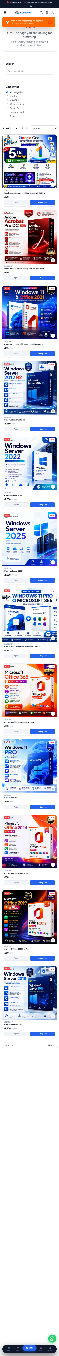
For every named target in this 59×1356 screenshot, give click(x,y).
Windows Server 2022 (13, 495)
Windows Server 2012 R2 (14, 420)
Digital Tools (15, 108)
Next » (51, 1045)
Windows (14, 96)
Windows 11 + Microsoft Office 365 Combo (22, 647)
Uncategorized (17, 112)
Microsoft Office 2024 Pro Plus (16, 873)
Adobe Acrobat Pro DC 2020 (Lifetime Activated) (24, 269)
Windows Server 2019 (13, 1025)
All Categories (16, 92)
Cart (17, 202)
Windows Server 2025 (13, 571)
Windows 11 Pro (10, 798)
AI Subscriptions (17, 104)
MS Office (14, 100)
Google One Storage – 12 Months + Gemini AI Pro (24, 193)
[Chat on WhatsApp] (52, 1339)
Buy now (43, 202)
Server (13, 116)
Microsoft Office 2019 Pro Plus (16, 949)
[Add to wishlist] (53, 184)
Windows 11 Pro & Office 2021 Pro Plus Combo (23, 344)
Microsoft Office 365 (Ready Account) (19, 722)
